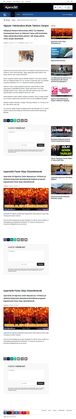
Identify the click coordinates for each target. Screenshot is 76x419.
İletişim (54, 410)
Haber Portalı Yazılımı (11, 416)
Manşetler (9, 1)
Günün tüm (67, 14)
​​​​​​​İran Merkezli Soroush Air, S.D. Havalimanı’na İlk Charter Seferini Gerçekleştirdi (38, 14)
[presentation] (9, 14)
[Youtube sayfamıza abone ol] (13, 412)
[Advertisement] (27, 163)
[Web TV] (68, 1)
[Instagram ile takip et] (20, 412)
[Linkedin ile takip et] (16, 412)
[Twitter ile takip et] (9, 412)
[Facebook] (4, 120)
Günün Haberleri (16, 1)
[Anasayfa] (4, 1)
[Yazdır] (22, 120)
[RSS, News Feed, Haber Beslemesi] (27, 412)
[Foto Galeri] (72, 1)
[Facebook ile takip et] (5, 412)
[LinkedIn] (11, 120)
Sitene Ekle (28, 1)
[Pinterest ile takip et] (24, 412)
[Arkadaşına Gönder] (18, 120)
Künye (49, 410)
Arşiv (23, 1)
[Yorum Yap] (25, 120)
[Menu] (55, 7)
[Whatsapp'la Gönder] (15, 120)
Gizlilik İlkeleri (61, 410)
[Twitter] (8, 120)
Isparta (13, 20)
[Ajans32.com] (11, 7)
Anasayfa (7, 20)
